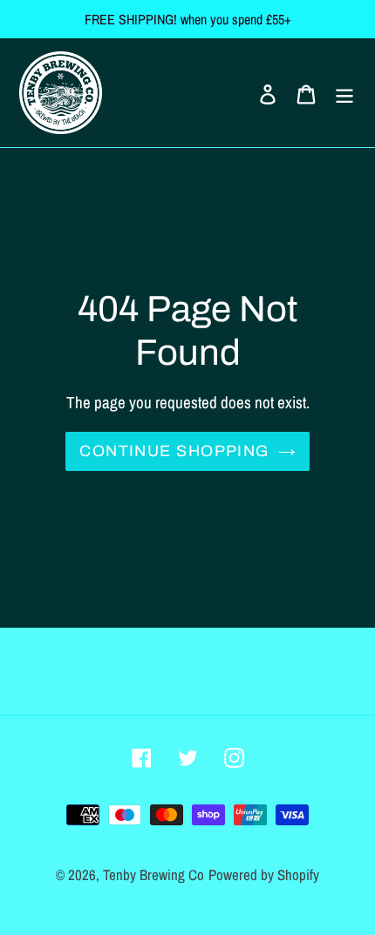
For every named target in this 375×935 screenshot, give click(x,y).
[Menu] (344, 93)
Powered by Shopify (263, 874)
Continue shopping (174, 451)
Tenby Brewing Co (153, 874)
